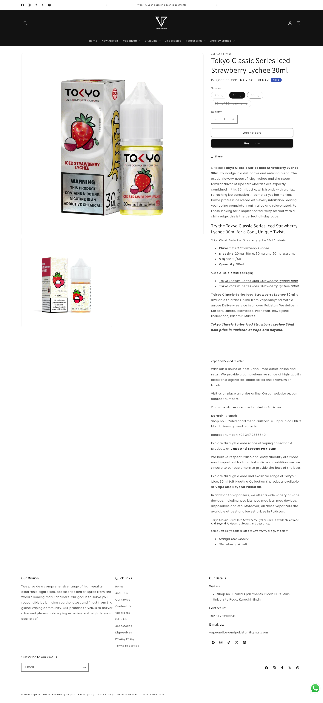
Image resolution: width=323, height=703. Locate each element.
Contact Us (123, 606)
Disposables (123, 633)
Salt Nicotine (238, 481)
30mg (237, 95)
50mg (255, 95)
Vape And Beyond (41, 694)
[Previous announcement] (107, 5)
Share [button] (219, 156)
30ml (223, 481)
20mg (221, 96)
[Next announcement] (216, 5)
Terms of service (126, 694)
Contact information (152, 694)
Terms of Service (127, 646)
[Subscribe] (84, 667)
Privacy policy (106, 694)
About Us (121, 593)
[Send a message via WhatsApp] (315, 688)
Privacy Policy (124, 639)
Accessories (123, 626)
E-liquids (121, 619)
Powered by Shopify (63, 694)
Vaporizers (122, 613)
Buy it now (252, 143)
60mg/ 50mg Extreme (233, 104)
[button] (25, 23)
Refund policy (86, 694)
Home (119, 586)
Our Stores (122, 600)
